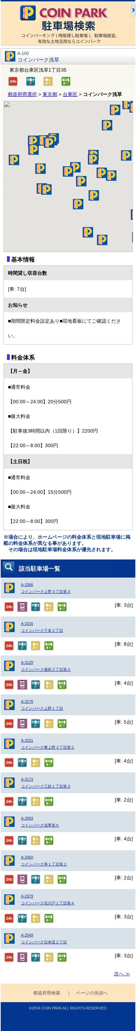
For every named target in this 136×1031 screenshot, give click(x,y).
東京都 (50, 94)
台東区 (70, 94)
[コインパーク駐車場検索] (68, 42)
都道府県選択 (22, 94)
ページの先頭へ (92, 993)
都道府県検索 (46, 993)
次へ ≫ (122, 973)
